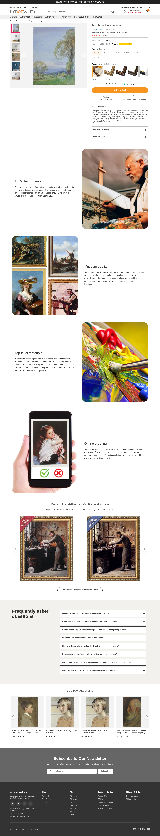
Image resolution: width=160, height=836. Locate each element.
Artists (13, 17)
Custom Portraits (48, 796)
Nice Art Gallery (26, 12)
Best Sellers (46, 799)
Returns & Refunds (105, 802)
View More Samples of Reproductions (80, 590)
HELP (25, 7)
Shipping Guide (132, 799)
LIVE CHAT (34, 7)
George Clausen (22, 21)
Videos (72, 811)
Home (12, 21)
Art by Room (51, 17)
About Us (73, 796)
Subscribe (105, 771)
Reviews (73, 805)
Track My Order (132, 796)
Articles (73, 808)
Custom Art (65, 17)
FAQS (100, 799)
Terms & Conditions (105, 808)
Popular (45, 802)
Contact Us (102, 796)
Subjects (38, 17)
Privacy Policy (103, 805)
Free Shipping (133, 12)
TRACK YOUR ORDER (127, 7)
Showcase (97, 17)
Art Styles (25, 17)
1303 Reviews (105, 35)
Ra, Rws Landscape (36, 21)
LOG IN (147, 7)
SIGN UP (140, 7)
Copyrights (74, 814)
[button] (23, 56)
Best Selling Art (81, 17)
